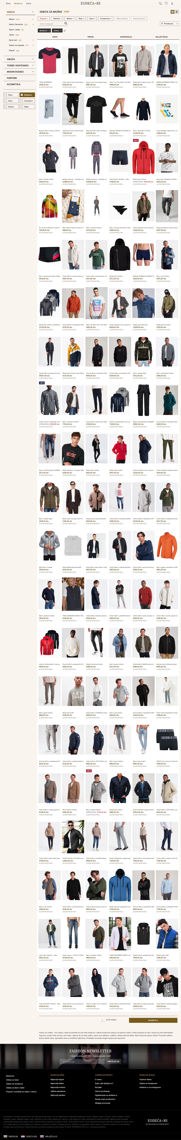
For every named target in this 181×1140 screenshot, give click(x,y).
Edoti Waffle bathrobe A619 (72, 567)
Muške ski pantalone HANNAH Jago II (146, 422)
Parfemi (12, 78)
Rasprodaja (126, 37)
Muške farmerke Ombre (94, 664)
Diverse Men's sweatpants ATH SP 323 (52, 761)
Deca (28, 3)
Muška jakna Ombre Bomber (96, 519)
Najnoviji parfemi (58, 1095)
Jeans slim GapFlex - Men (48, 955)
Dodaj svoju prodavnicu (105, 1099)
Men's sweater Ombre (47, 616)
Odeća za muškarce (14, 1084)
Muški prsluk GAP (162, 955)
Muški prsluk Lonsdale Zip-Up (143, 955)
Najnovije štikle (57, 1083)
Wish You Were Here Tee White (97, 325)
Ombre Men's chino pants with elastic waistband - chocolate (154, 858)
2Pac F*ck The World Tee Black (120, 82)
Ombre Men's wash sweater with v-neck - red (149, 616)
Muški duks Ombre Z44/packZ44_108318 (53, 325)
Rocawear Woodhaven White (166, 179)
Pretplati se (113, 1061)
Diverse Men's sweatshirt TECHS (121, 373)
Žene (8, 3)
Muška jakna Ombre (163, 325)
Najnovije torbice (58, 1087)
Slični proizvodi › (46, 87)
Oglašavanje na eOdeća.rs (106, 1095)
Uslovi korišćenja (102, 1091)
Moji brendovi (139, 18)
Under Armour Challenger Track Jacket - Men (55, 422)
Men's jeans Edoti (139, 761)
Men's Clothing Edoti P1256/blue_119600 (53, 470)
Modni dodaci (15, 71)
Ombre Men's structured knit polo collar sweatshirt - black (83, 907)
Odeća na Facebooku (148, 1083)
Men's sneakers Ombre (71, 422)
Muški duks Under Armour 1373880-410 (147, 82)
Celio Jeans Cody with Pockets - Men (76, 82)
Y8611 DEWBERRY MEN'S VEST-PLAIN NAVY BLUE (80, 616)
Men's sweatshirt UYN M (141, 131)
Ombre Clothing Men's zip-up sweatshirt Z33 (54, 664)
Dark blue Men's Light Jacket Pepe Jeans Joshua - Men (152, 810)
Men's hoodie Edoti (139, 373)
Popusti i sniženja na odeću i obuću (21, 1092)
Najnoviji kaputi (57, 1079)
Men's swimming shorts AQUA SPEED (52, 276)
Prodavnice (105, 18)
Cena (91, 18)
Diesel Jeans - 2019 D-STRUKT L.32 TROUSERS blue (81, 955)
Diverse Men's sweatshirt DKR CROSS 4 (147, 907)
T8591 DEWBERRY (45, 82)
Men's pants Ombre (46, 713)
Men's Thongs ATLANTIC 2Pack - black (123, 228)
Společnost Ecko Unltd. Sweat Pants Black (77, 131)
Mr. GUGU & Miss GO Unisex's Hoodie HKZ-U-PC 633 (57, 228)
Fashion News (146, 1079)
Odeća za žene (12, 1080)
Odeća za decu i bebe (15, 1088)
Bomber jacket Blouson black (166, 664)
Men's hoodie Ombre (46, 179)
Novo (55, 37)
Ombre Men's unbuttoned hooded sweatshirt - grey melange (130, 1004)
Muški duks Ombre (139, 179)
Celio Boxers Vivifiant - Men (119, 179)
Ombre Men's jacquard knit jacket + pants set (55, 373)
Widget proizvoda (102, 1103)
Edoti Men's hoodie (45, 567)
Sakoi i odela (16, 30)
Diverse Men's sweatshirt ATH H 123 (75, 664)
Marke (69, 18)
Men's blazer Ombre (70, 810)
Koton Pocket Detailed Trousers (167, 713)
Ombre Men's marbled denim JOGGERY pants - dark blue (106, 858)
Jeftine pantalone (58, 1091)
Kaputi (14, 50)
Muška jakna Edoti (115, 810)
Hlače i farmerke (18, 24)
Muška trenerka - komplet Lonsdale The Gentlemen (81, 179)
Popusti (43, 18)
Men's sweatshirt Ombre (165, 373)
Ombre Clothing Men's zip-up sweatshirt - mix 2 (126, 422)
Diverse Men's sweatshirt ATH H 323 (145, 519)
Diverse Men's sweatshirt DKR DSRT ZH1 (77, 325)
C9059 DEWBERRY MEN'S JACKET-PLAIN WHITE (126, 955)
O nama (98, 1079)
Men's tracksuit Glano (93, 228)
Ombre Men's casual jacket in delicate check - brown (57, 810)
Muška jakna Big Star (140, 325)
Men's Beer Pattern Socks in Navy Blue (76, 228)
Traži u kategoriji (66, 23)
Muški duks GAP (68, 713)
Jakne (14, 35)
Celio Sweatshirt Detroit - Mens (50, 1004)
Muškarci (18, 3)
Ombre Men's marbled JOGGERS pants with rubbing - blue (129, 519)
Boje (80, 18)
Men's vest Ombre (162, 276)
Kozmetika (13, 84)
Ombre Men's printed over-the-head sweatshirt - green (105, 276)
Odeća (11, 12)
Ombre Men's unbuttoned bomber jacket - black (126, 567)
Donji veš (15, 40)
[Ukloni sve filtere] (65, 30)
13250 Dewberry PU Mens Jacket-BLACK (77, 858)
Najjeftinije (162, 37)
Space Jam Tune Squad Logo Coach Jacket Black (103, 82)
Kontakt (98, 1087)
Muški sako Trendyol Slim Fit (72, 519)
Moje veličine (122, 18)
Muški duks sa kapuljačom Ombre (121, 907)
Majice (14, 19)
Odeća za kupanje (18, 45)
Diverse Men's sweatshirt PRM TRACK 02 (100, 373)
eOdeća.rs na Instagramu (150, 1087)
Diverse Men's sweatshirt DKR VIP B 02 (146, 713)
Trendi (90, 37)
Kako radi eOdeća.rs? (104, 1083)
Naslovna (10, 1076)
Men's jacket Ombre (116, 664)
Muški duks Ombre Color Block (73, 373)
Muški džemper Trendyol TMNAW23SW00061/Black (81, 470)
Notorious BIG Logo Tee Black (96, 131)
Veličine (56, 18)
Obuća (11, 59)
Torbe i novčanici (18, 65)
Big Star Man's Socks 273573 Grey (51, 131)
